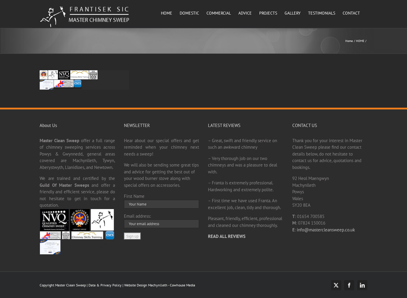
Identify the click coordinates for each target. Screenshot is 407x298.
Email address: (137, 216)
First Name (134, 196)
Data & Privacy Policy (105, 285)
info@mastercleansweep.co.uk (326, 230)
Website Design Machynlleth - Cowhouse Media (159, 285)
